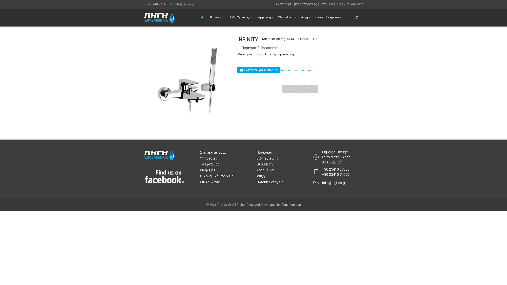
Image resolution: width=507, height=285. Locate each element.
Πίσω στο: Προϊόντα (298, 70)
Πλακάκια (216, 17)
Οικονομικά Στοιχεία (216, 176)
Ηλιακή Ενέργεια (327, 17)
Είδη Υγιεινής (239, 17)
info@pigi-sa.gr (184, 4)
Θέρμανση (263, 17)
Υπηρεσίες (309, 4)
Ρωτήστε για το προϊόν (261, 70)
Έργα (323, 4)
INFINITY (291, 89)
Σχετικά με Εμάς (287, 4)
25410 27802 (158, 4)
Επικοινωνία (354, 4)
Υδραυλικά (285, 17)
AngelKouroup (291, 205)
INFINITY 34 (309, 89)
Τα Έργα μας (209, 164)
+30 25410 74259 (336, 174)
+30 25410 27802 (336, 169)
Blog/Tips (336, 4)
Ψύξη (304, 17)
